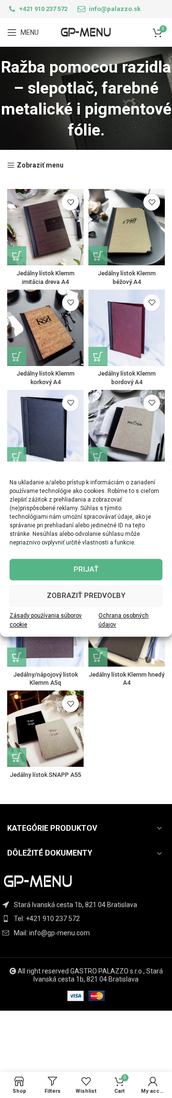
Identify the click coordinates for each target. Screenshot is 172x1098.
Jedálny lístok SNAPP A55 (45, 774)
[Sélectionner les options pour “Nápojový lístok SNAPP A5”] (98, 456)
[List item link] (86, 918)
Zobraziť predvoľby (86, 595)
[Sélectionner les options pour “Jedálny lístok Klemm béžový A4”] (98, 255)
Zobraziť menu (40, 165)
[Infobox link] (37, 9)
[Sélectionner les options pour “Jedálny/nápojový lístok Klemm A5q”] (16, 657)
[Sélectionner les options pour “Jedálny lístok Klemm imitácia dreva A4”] (16, 255)
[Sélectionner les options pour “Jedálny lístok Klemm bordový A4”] (98, 356)
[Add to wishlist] (70, 202)
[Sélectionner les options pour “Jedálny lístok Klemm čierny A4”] (16, 456)
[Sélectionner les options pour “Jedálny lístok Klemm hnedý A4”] (98, 657)
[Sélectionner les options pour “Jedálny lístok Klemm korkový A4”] (16, 356)
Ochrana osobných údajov (123, 620)
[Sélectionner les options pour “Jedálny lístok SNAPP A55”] (16, 757)
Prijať (86, 569)
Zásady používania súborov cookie (46, 620)
